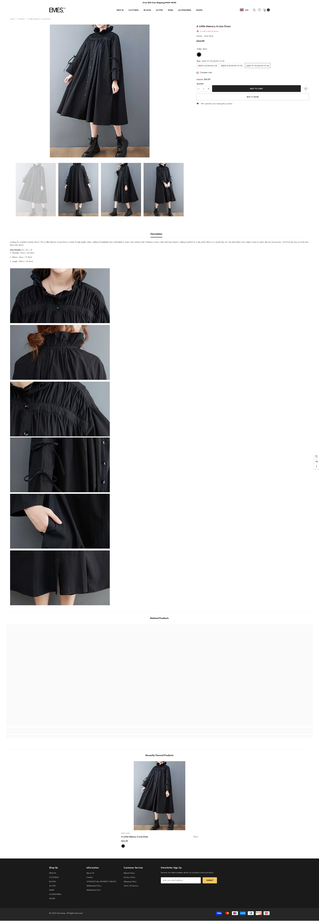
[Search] (254, 10)
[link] (44, 732)
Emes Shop (208, 36)
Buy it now (253, 97)
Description (156, 234)
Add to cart (256, 88)
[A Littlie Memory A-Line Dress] (159, 795)
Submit (209, 880)
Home (12, 19)
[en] (242, 9)
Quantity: (200, 83)
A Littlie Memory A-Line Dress (159, 836)
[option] (99, 91)
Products (21, 19)
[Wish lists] (259, 10)
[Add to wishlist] (306, 89)
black (123, 846)
